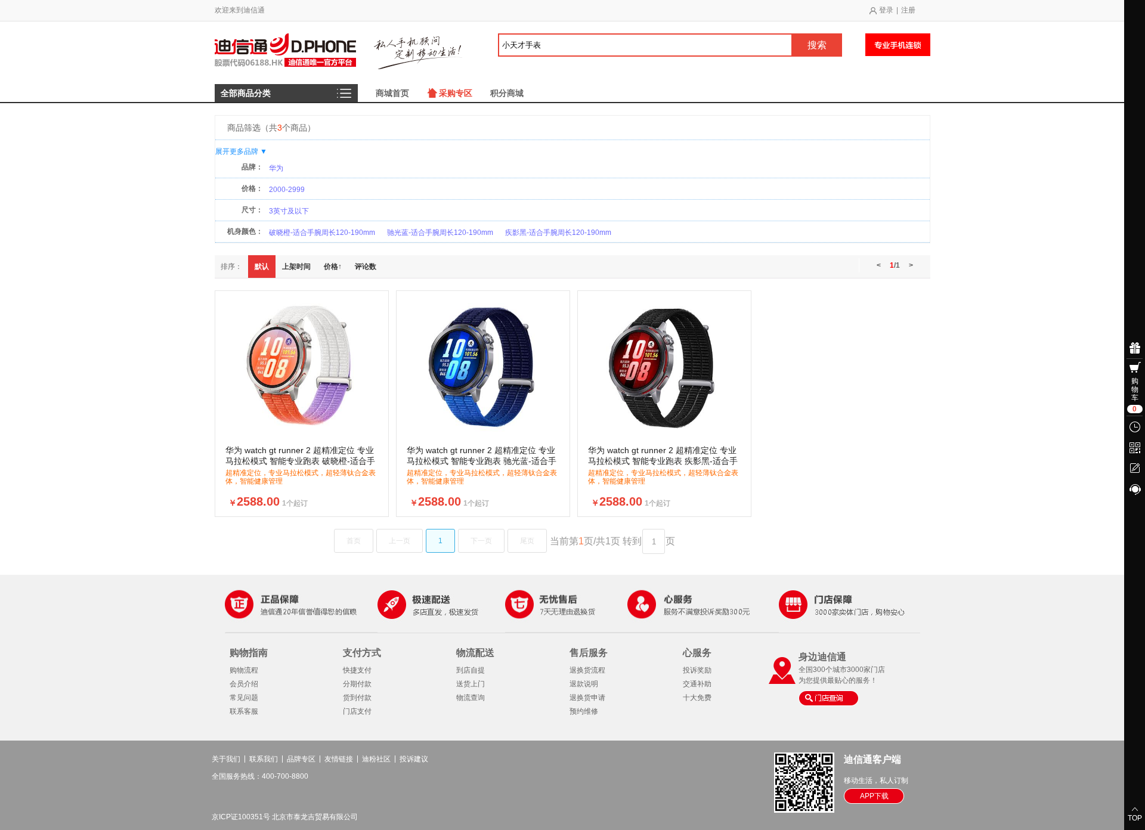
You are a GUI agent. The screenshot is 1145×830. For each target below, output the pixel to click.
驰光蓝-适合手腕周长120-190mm (440, 232)
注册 (908, 10)
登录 (886, 10)
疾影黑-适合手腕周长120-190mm (558, 232)
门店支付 (357, 711)
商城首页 (392, 93)
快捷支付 (357, 670)
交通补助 (697, 684)
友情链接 (338, 759)
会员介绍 (244, 684)
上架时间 (296, 266)
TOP (1135, 818)
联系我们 (263, 759)
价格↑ (333, 266)
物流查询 (470, 697)
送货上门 (470, 684)
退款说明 (584, 684)
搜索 (817, 45)
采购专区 (455, 93)
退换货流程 (587, 670)
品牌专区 (301, 759)
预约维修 (584, 711)
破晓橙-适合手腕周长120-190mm (322, 232)
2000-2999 (287, 189)
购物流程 (244, 670)
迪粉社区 (376, 759)
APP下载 (874, 796)
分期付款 (357, 684)
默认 (262, 266)
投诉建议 (414, 759)
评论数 (365, 266)
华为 (276, 168)
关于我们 (226, 759)
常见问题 (244, 697)
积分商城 (507, 93)
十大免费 (697, 697)
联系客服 (244, 711)
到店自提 (470, 670)
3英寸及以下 (289, 211)
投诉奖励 (697, 670)
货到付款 (357, 697)
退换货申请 (587, 697)
